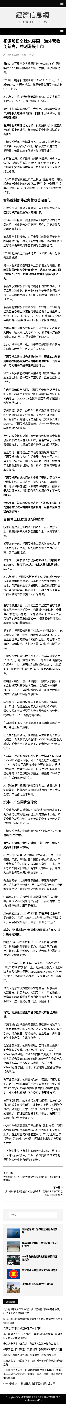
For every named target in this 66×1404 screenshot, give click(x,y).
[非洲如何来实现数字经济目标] (13, 1287)
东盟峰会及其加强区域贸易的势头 (40, 1270)
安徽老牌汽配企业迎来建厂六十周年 (22, 1328)
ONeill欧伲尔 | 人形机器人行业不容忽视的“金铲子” (29, 1383)
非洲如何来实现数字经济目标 (37, 1284)
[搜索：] (33, 1215)
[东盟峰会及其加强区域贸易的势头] (13, 1274)
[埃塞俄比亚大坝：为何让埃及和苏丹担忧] (13, 1246)
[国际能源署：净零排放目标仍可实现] (13, 1233)
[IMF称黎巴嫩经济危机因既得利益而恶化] (13, 1260)
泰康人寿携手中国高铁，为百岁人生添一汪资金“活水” (31, 1343)
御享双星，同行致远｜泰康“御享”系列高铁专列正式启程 (32, 1349)
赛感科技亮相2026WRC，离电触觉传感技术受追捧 (29, 1355)
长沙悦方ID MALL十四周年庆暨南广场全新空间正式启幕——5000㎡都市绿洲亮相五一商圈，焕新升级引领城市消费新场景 (33, 1374)
